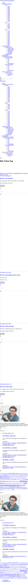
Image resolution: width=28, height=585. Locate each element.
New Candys (22, 483)
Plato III (11, 487)
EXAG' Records (4, 478)
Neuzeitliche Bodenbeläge (16, 483)
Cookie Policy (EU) (7, 581)
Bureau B (1, 564)
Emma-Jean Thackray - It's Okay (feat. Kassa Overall (16, 476)
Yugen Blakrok (24, 488)
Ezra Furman (12, 567)
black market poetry (13, 473)
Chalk (17, 474)
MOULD (2, 483)
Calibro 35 (6, 474)
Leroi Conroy (19, 479)
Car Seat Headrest (12, 474)
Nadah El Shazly (7, 483)
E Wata (25, 476)
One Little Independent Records (13, 484)
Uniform (15, 488)
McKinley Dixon (8, 481)
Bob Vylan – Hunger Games (6, 386)
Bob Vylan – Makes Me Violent (7, 326)
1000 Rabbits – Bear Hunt (8, 459)
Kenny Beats (10, 479)
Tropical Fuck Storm (5, 488)
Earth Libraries (4, 476)
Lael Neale (14, 479)
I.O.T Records (22, 477)
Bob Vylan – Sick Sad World (6, 178)
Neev (11, 483)
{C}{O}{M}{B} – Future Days (9, 435)
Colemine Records (23, 474)
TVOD (11, 488)
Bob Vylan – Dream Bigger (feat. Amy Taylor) (10, 275)
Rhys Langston (17, 487)
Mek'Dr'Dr (13, 481)
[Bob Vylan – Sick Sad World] (14, 174)
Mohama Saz (18, 481)
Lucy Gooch (23, 479)
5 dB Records (2, 473)
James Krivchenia (5, 479)
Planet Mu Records (6, 487)
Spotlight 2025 (6, 580)
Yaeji (20, 488)
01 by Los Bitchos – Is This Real (10, 447)
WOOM (17, 488)
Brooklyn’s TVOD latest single (23, 473)
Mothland (23, 481)
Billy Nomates (6, 473)
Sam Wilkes (23, 487)
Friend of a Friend (16, 567)
